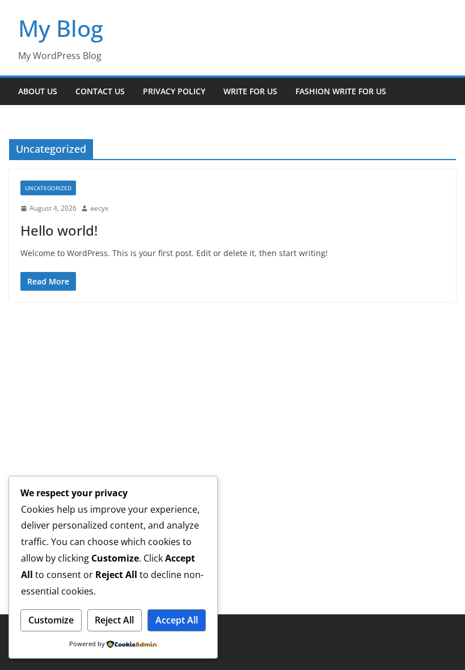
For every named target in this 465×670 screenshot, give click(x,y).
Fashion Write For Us (340, 91)
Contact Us (100, 91)
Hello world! (59, 230)
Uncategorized (48, 188)
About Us (37, 91)
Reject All (114, 620)
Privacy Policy (174, 91)
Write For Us (250, 91)
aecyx (99, 208)
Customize (51, 620)
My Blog (60, 28)
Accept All (176, 620)
